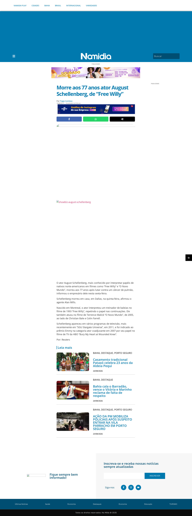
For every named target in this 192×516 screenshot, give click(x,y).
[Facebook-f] (123, 487)
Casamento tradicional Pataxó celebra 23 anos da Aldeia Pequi (113, 362)
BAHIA (47, 5)
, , (112, 352)
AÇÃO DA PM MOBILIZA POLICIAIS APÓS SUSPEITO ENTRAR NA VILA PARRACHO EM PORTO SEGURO (112, 422)
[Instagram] (131, 487)
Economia (72, 504)
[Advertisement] (96, 31)
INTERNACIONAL (73, 5)
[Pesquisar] (178, 56)
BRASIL (58, 5)
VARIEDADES (91, 5)
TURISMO (173, 504)
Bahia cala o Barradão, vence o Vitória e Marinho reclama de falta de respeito (112, 391)
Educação (148, 504)
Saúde (47, 504)
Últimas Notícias (21, 504)
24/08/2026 (98, 371)
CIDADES (35, 5)
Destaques (97, 504)
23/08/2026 (98, 434)
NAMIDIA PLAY (20, 5)
